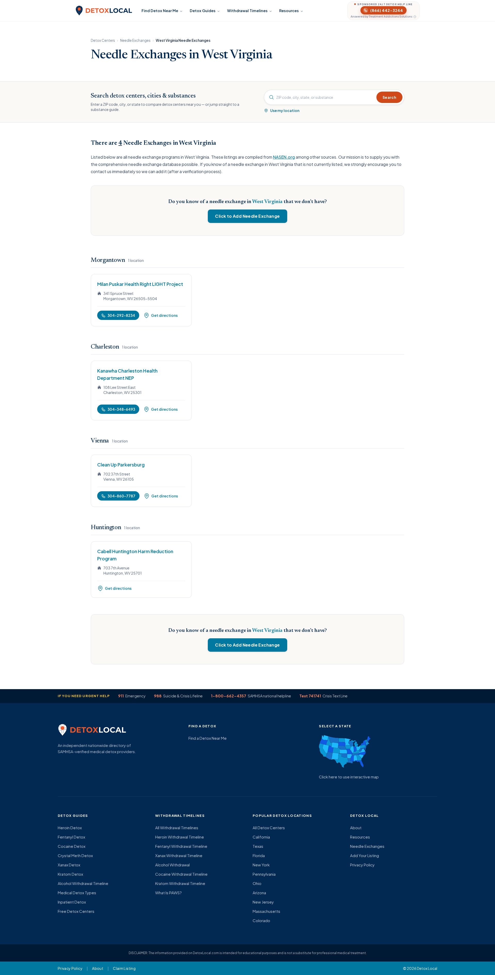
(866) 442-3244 (386, 10)
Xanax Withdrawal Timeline (178, 855)
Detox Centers (103, 40)
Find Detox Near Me (160, 10)
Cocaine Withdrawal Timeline (181, 874)
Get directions (164, 315)
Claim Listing (124, 968)
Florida (259, 855)
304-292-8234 (121, 315)
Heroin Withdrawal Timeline (179, 836)
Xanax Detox (69, 864)
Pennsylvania (264, 874)
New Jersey (263, 901)
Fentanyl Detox (71, 836)
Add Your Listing (364, 855)
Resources (289, 10)
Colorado (261, 920)
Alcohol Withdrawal (172, 864)
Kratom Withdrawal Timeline (180, 883)
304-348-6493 (121, 409)
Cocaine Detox (71, 846)
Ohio (257, 883)
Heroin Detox (70, 827)
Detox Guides (203, 10)
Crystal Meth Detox (75, 855)
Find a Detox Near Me (207, 738)
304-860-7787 (121, 496)
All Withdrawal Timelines (176, 827)
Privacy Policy (362, 864)
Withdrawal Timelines (247, 10)
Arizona (259, 892)
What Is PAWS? (168, 892)
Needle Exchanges (135, 40)
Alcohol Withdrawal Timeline (83, 883)
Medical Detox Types (77, 892)
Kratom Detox (70, 874)
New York (261, 864)
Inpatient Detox (72, 901)
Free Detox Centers (76, 911)
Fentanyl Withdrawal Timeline (181, 846)
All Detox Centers (269, 827)
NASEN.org (284, 157)
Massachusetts (266, 911)
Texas (258, 846)
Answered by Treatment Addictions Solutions (381, 16)
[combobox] (321, 97)
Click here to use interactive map (349, 776)
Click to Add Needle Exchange (247, 216)
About (355, 827)
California (261, 836)
